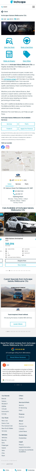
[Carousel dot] (6, 270)
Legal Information (25, 447)
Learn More (18, 324)
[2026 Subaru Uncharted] (18, 224)
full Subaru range (10, 79)
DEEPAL (4, 406)
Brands (4, 398)
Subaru (4, 401)
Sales (9, 184)
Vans (3, 450)
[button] (18, 372)
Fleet (3, 455)
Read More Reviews (18, 357)
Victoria (4, 431)
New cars (5, 421)
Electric (4, 440)
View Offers (27, 61)
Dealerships (22, 438)
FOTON (4, 414)
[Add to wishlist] (32, 239)
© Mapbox (31, 170)
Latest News (23, 431)
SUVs (3, 443)
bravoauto (5, 411)
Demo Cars (5, 423)
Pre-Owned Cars (7, 426)
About (21, 424)
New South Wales (7, 428)
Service (9, 124)
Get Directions (19, 191)
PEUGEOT (5, 404)
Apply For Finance (27, 129)
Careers (21, 429)
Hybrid (4, 448)
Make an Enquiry (9, 61)
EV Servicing (23, 408)
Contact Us (22, 426)
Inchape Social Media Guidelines (26, 451)
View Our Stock (9, 47)
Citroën (4, 409)
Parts (26, 124)
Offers (21, 398)
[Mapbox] (6, 170)
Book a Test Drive (27, 47)
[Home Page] (18, 2)
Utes (3, 453)
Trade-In (9, 129)
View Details (18, 265)
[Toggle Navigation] (33, 7)
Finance (21, 417)
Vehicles (4, 437)
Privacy (21, 445)
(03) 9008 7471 (19, 194)
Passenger (5, 445)
